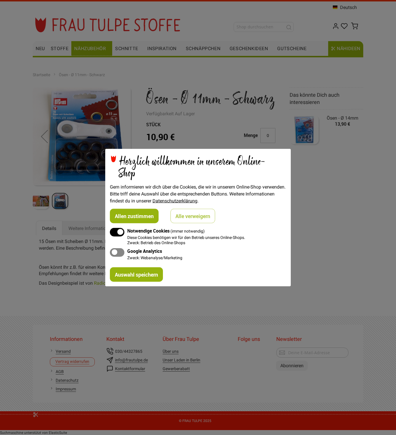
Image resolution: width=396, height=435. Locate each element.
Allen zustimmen (134, 216)
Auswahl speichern (136, 274)
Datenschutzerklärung (174, 201)
